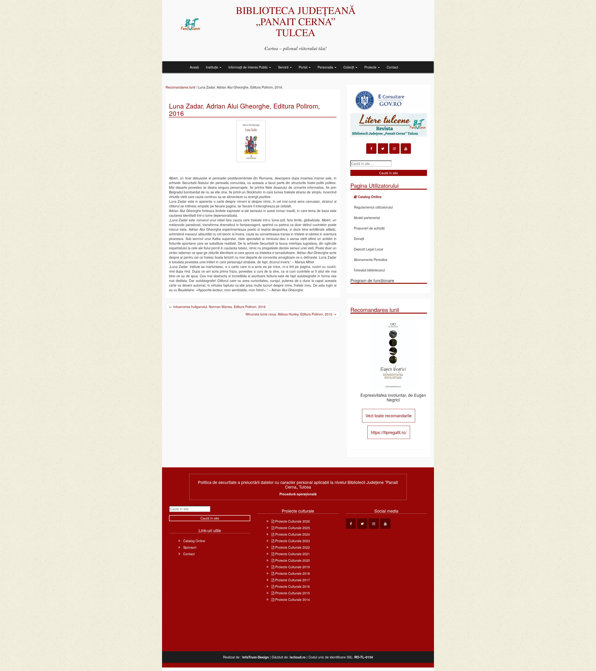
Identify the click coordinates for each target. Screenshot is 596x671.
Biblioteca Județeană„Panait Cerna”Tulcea (296, 21)
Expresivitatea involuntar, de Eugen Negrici (393, 397)
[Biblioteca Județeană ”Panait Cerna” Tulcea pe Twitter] (383, 148)
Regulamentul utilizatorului (373, 207)
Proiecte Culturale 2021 (292, 553)
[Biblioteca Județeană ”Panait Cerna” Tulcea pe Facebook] (371, 148)
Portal (303, 67)
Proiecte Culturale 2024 (292, 534)
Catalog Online (194, 540)
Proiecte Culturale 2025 (292, 527)
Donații (359, 238)
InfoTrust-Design (255, 657)
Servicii (283, 67)
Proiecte (370, 67)
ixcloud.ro (298, 657)
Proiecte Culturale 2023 (292, 540)
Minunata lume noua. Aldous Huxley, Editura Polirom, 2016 (291, 314)
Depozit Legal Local (368, 249)
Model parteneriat (367, 217)
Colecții (349, 67)
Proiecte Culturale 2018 (292, 573)
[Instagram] (394, 148)
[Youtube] (406, 148)
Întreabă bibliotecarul (369, 270)
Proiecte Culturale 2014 (292, 599)
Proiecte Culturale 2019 (292, 567)
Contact (392, 67)
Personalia (326, 67)
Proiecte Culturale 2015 (292, 593)
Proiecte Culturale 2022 (292, 547)
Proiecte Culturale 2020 (292, 560)
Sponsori (189, 547)
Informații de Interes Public (248, 67)
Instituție (212, 67)
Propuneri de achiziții (369, 228)
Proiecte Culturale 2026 (292, 521)
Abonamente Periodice (370, 259)
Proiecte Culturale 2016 (292, 586)
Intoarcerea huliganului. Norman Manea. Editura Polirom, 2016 (217, 306)
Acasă (194, 67)
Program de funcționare (372, 280)
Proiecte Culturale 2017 (292, 580)
